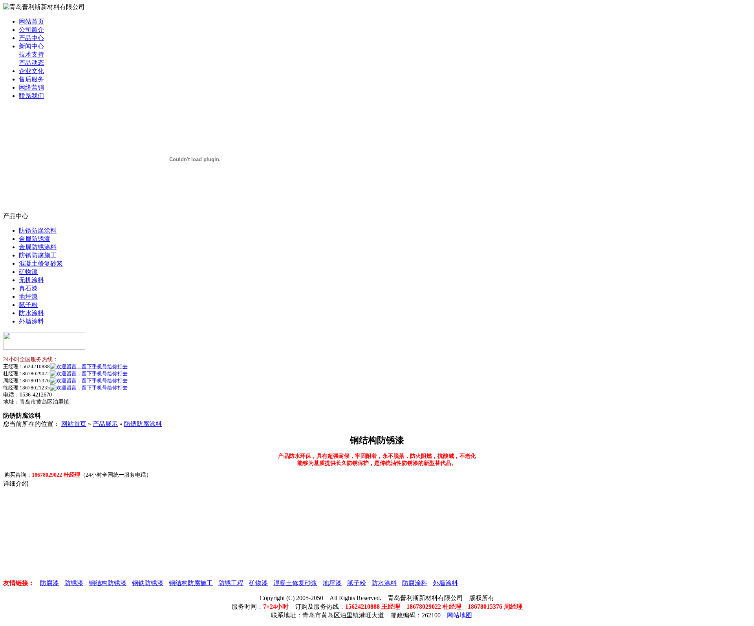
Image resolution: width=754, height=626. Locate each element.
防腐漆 (49, 583)
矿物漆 (28, 271)
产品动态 (31, 62)
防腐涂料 (414, 583)
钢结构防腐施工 (191, 583)
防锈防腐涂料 (38, 230)
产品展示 (105, 423)
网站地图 (459, 615)
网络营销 (31, 87)
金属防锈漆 (34, 238)
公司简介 (31, 29)
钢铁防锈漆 (147, 583)
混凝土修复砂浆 (41, 263)
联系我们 (31, 95)
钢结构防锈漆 (107, 583)
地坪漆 (28, 296)
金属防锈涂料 (38, 247)
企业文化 (31, 71)
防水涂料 (31, 313)
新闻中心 (31, 46)
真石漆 (28, 288)
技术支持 (31, 54)
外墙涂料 (31, 321)
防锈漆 (73, 583)
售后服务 (31, 79)
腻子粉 (28, 304)
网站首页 (31, 21)
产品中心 (31, 38)
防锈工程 (230, 583)
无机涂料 (31, 280)
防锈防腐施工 (38, 255)
